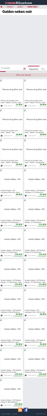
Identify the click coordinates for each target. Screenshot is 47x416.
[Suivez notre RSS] (21, 409)
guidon (20, 7)
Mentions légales (5, 413)
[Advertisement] (23, 40)
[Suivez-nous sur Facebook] (26, 409)
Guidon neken (32, 7)
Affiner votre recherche (23, 75)
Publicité (15, 413)
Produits (10, 7)
